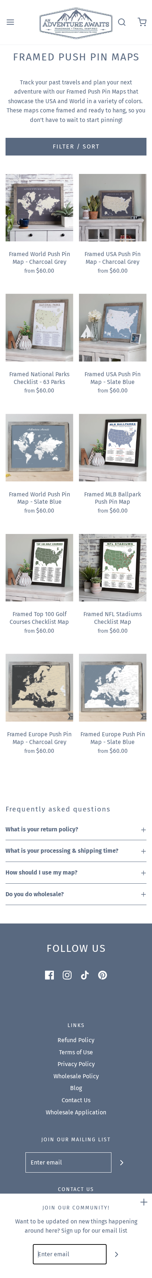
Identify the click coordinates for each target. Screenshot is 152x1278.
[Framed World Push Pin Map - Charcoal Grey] (39, 208)
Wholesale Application (76, 1112)
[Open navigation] (10, 22)
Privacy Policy (76, 1064)
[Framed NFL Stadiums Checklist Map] (113, 568)
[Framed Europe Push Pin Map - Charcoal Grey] (39, 688)
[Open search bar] (121, 22)
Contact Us (76, 1100)
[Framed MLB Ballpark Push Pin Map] (113, 448)
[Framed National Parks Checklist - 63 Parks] (39, 328)
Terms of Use (76, 1052)
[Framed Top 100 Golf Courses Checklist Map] (39, 568)
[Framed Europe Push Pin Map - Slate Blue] (113, 688)
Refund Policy (76, 1040)
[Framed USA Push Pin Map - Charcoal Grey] (113, 208)
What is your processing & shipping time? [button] (62, 850)
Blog (76, 1088)
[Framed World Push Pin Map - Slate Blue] (39, 448)
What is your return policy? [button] (42, 829)
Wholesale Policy (76, 1076)
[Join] (121, 1162)
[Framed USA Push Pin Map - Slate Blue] (113, 328)
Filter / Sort (76, 146)
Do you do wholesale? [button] (35, 894)
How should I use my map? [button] (41, 872)
